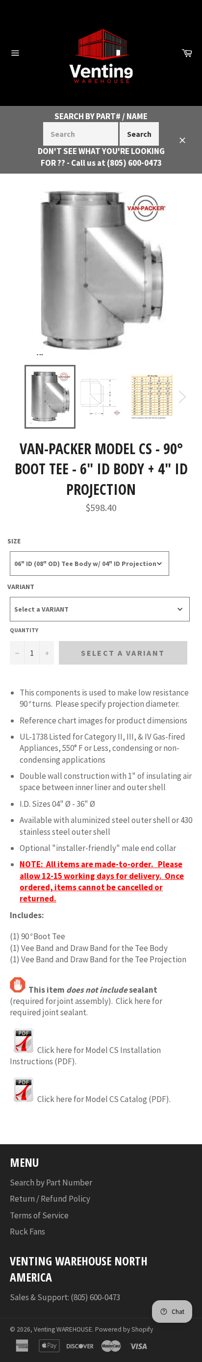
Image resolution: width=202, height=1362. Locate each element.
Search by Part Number (51, 1182)
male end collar (149, 848)
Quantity (24, 630)
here (142, 1001)
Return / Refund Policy (50, 1198)
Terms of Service (39, 1215)
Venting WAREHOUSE (63, 1329)
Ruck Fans (27, 1231)
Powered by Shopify (124, 1329)
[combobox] (89, 563)
